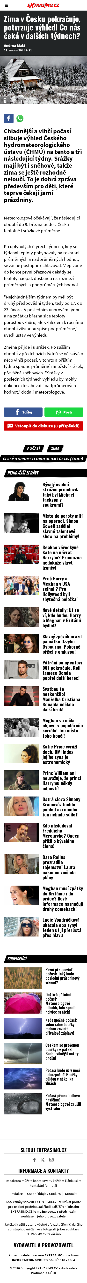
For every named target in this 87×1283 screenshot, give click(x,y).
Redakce (17, 1194)
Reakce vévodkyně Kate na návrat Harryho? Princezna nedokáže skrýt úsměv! (62, 557)
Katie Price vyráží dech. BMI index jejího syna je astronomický (60, 754)
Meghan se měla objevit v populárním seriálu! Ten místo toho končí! (63, 728)
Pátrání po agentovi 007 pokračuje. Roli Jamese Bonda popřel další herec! (62, 670)
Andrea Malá (14, 45)
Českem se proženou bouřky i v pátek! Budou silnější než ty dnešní (62, 1051)
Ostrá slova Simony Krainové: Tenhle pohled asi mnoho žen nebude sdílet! (61, 807)
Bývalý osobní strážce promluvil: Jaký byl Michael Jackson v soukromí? (60, 494)
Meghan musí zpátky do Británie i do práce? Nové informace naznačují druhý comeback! (63, 898)
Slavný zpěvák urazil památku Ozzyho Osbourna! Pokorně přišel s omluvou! (62, 644)
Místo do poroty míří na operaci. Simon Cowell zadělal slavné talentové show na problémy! (63, 526)
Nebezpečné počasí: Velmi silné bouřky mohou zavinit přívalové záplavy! (61, 1026)
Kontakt (71, 1194)
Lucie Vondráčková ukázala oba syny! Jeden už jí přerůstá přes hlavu (62, 927)
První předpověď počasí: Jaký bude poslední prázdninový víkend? (62, 976)
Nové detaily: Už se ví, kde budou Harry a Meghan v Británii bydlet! (62, 617)
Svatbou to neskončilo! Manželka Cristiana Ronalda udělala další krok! (61, 699)
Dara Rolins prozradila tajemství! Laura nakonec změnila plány (59, 867)
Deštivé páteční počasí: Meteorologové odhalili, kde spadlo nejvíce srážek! (60, 1003)
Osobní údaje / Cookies (44, 1194)
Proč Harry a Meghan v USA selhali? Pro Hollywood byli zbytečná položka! (60, 588)
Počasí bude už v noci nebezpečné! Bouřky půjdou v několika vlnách (62, 1076)
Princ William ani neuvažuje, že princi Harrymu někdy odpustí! (62, 780)
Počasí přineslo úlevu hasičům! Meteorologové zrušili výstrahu (63, 1102)
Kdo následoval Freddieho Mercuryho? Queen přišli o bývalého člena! (61, 835)
